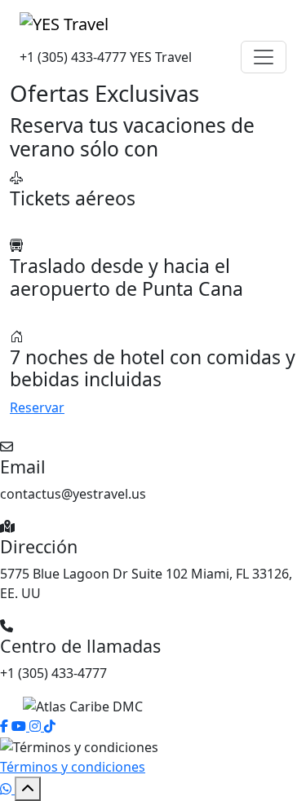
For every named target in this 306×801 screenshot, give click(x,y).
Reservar (37, 407)
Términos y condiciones (72, 767)
